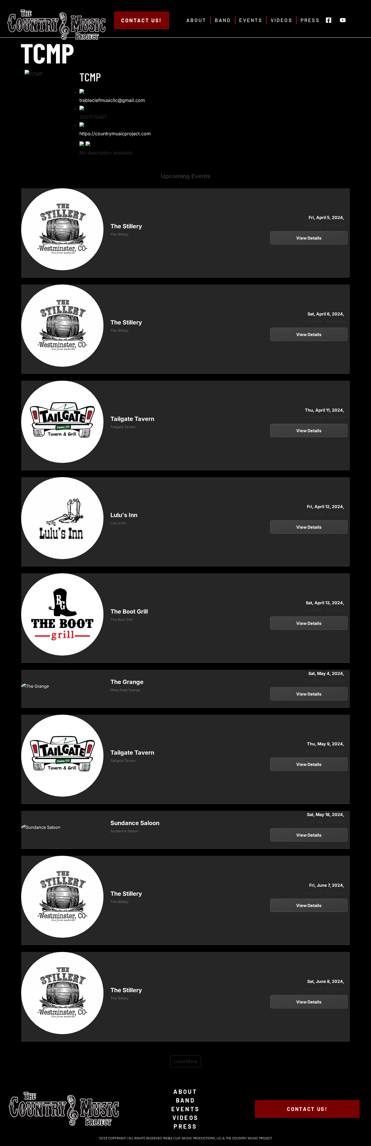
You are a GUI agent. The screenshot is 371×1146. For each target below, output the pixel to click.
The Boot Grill (129, 611)
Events (250, 20)
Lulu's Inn (123, 515)
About (196, 20)
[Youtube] (343, 20)
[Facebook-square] (329, 20)
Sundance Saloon (134, 823)
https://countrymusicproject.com (115, 133)
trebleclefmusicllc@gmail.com (112, 100)
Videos (281, 20)
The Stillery (126, 226)
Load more (185, 1061)
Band (223, 20)
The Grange (126, 681)
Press (310, 20)
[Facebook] (82, 144)
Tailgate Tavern (132, 418)
